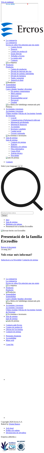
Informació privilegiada (20, 122)
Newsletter (15, 155)
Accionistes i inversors (14, 109)
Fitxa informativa (17, 149)
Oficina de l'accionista (26, 113)
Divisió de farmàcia (18, 76)
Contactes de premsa (30, 260)
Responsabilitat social (19, 98)
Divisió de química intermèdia (22, 74)
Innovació (14, 96)
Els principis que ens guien (28, 45)
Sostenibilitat (11, 85)
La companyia (11, 40)
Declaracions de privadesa (16, 433)
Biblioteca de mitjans (19, 147)
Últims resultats (12, 113)
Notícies (14, 144)
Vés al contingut (7, 2)
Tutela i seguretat (17, 78)
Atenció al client (17, 80)
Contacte (14, 60)
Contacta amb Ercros (14, 325)
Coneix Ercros (16, 47)
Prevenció (14, 100)
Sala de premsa (11, 138)
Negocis (14, 49)
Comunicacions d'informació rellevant (25, 120)
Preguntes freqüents (13, 336)
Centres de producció (19, 51)
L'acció (13, 118)
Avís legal (10, 428)
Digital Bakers (14, 424)
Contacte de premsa (18, 142)
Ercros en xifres (12, 45)
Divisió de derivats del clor (21, 71)
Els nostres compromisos (20, 91)
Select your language (9, 166)
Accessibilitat (11, 338)
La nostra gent (16, 58)
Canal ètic (10, 344)
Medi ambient (16, 93)
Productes (9, 65)
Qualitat (14, 102)
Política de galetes (13, 430)
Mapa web (10, 340)
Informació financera (19, 124)
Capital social (16, 131)
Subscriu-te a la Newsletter (11, 260)
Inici (7, 220)
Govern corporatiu (18, 133)
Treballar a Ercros (17, 56)
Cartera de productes (19, 69)
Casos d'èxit (15, 151)
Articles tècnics (16, 153)
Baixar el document (8, 247)
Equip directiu (16, 54)
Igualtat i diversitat (24, 89)
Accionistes (15, 127)
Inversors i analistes (18, 129)
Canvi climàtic (11, 89)
